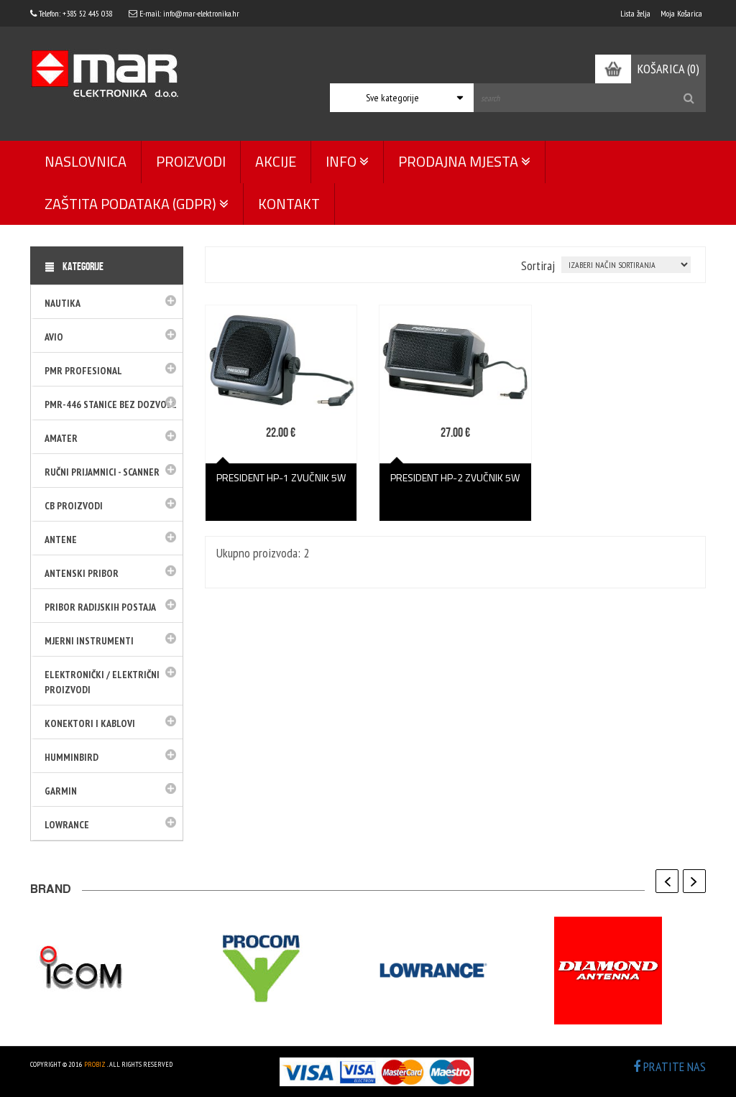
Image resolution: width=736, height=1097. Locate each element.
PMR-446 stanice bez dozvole (111, 404)
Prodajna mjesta (459, 161)
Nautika (62, 303)
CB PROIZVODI (74, 505)
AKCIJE (275, 161)
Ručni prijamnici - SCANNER (102, 472)
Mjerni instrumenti (89, 640)
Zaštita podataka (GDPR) (132, 204)
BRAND (50, 891)
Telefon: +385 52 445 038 (74, 13)
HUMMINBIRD (71, 757)
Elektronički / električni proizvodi (102, 682)
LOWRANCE (67, 824)
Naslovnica (85, 161)
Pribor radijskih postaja (100, 607)
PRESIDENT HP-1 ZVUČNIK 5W (281, 477)
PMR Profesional (83, 370)
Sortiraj (538, 265)
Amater (61, 438)
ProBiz (95, 1064)
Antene (61, 539)
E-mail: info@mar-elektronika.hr (188, 13)
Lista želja (635, 13)
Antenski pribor (82, 573)
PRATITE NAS (673, 1066)
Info (342, 161)
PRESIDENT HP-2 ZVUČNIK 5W (455, 477)
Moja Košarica (681, 13)
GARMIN (61, 790)
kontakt (289, 204)
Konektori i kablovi (90, 723)
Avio (54, 336)
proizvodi (191, 161)
